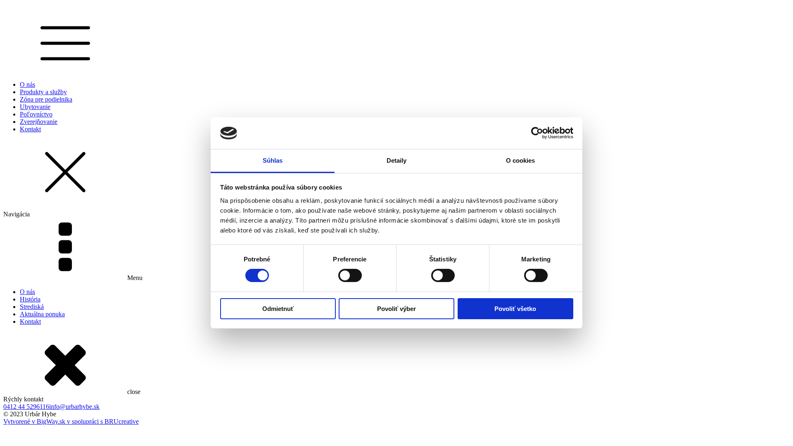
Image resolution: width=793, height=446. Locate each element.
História (30, 299)
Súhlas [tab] (273, 160)
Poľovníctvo (36, 114)
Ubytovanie (35, 106)
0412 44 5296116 (26, 406)
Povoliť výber (396, 308)
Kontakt (30, 129)
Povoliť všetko (515, 308)
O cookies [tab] (520, 160)
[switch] (350, 275)
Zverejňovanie (38, 121)
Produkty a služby (43, 91)
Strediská (32, 306)
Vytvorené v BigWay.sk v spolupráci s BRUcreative (71, 421)
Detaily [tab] (397, 160)
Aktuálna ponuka (42, 314)
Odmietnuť (278, 308)
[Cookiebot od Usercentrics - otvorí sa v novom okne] (537, 133)
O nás (27, 84)
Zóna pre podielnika (46, 99)
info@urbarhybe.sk (74, 406)
